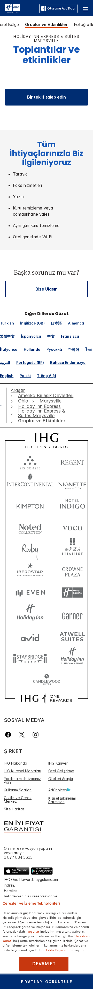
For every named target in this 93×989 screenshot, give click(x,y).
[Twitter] (22, 735)
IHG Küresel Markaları (22, 771)
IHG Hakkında (15, 763)
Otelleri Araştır (60, 778)
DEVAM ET (44, 963)
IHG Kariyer (58, 763)
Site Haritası (14, 809)
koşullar (33, 931)
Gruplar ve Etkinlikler (46, 24)
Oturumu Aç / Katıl (61, 8)
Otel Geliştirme (61, 771)
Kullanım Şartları (18, 790)
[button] (85, 8)
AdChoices (57, 790)
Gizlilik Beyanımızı (58, 949)
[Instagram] (35, 735)
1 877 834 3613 (18, 857)
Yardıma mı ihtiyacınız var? (22, 780)
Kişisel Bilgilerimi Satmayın (62, 800)
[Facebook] (9, 735)
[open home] (3, 405)
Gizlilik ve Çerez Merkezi (18, 799)
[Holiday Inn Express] (12, 8)
